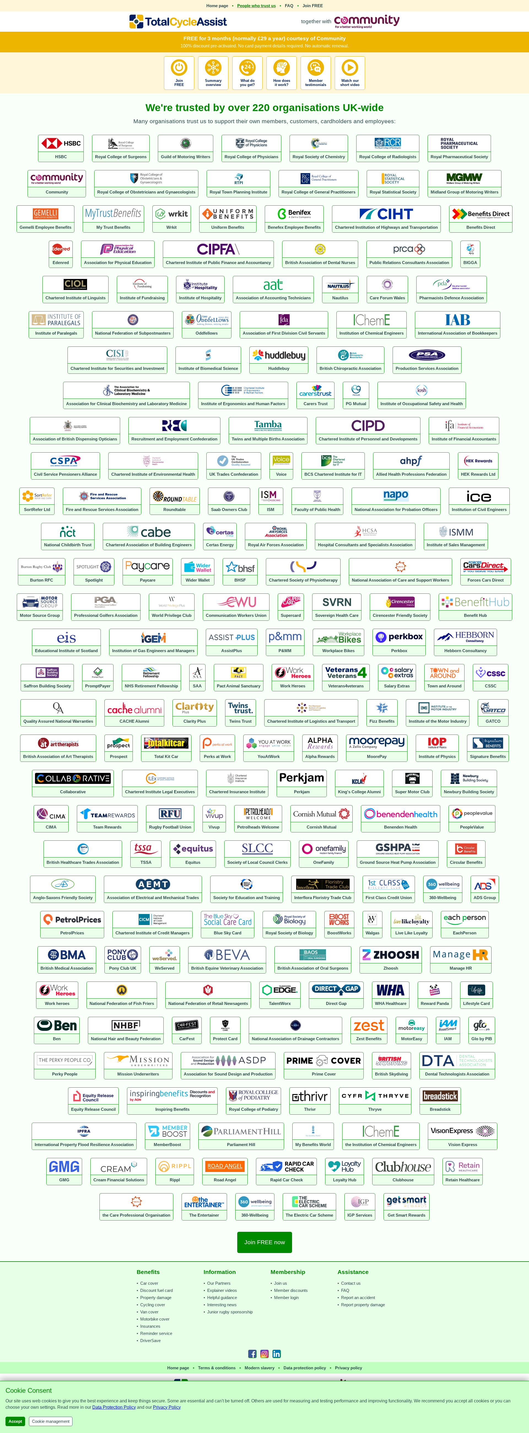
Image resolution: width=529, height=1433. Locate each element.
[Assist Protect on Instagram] (264, 1353)
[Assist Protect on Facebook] (252, 1353)
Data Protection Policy (114, 1407)
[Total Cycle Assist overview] (213, 91)
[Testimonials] (315, 91)
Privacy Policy (167, 1407)
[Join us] (180, 91)
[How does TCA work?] (281, 91)
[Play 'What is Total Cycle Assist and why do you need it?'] (349, 91)
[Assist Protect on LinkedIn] (276, 1353)
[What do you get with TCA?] (247, 91)
